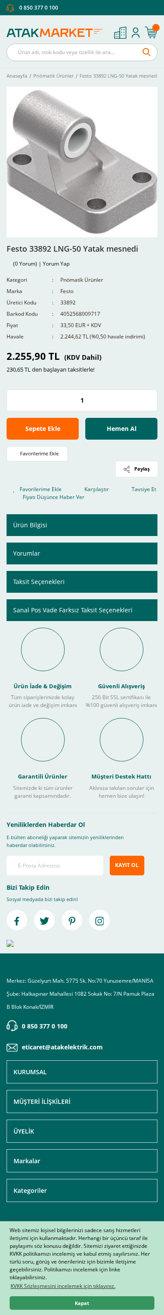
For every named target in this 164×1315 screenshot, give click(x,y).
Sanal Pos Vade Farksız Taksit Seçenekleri (73, 610)
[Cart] (150, 32)
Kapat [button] (82, 1303)
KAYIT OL (127, 865)
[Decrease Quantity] (13, 400)
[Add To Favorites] (37, 453)
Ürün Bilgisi (30, 525)
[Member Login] (135, 32)
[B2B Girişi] (120, 32)
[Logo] (57, 32)
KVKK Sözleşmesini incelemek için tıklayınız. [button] (62, 1286)
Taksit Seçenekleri (39, 581)
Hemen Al (121, 428)
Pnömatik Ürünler (81, 279)
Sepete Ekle (42, 428)
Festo (66, 291)
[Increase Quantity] (150, 400)
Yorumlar (26, 553)
